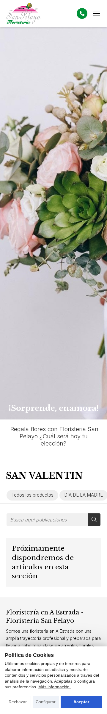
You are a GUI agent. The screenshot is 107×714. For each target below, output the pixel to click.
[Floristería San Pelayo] (24, 13)
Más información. (54, 686)
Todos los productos (32, 495)
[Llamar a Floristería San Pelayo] (82, 13)
